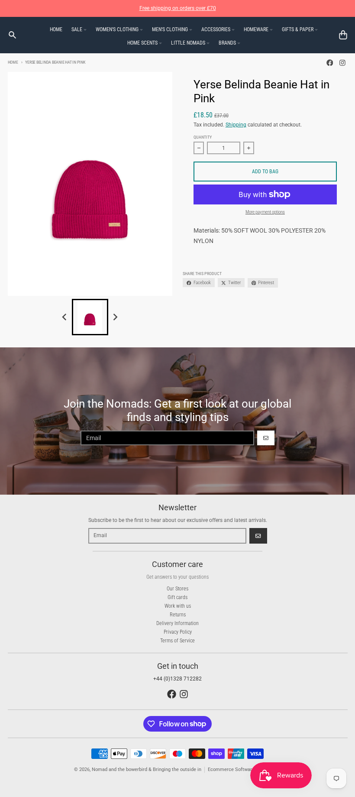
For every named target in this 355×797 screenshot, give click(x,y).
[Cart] (343, 34)
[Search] (12, 34)
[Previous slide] (65, 317)
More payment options (265, 212)
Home (13, 62)
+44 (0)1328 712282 (177, 679)
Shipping (236, 125)
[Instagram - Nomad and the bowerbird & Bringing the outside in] (343, 63)
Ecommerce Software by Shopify (243, 769)
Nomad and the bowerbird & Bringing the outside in (146, 769)
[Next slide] (115, 317)
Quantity (203, 137)
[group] (90, 317)
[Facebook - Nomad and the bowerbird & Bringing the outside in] (330, 63)
